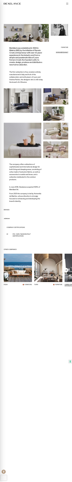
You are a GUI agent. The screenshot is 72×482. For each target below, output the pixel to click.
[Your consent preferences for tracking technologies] (70, 361)
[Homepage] (12, 4)
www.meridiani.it (62, 52)
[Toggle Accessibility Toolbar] (3, 471)
